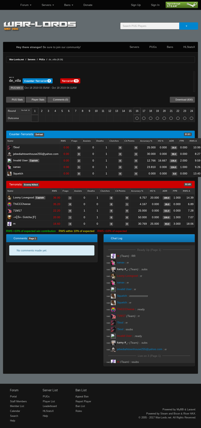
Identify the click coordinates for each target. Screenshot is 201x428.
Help (12, 420)
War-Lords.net (16, 59)
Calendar (14, 411)
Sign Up (135, 4)
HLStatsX (189, 46)
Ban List (81, 390)
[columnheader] (65, 141)
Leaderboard (49, 406)
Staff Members (18, 401)
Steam (164, 413)
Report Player (83, 401)
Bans (67, 4)
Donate (87, 4)
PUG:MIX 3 (16, 88)
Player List (48, 401)
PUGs (153, 46)
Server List (50, 390)
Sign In (155, 4)
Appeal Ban (82, 396)
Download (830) (184, 99)
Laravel (191, 409)
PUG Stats (17, 99)
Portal (13, 396)
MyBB (180, 409)
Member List (16, 406)
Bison (177, 413)
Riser (186, 413)
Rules (78, 411)
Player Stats (37, 99)
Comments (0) (60, 99)
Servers (46, 4)
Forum (24, 4)
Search (13, 415)
